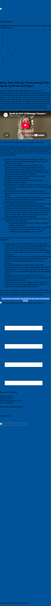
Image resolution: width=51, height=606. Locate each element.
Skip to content (10, 3)
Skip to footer (10, 5)
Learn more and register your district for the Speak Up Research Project (25, 300)
